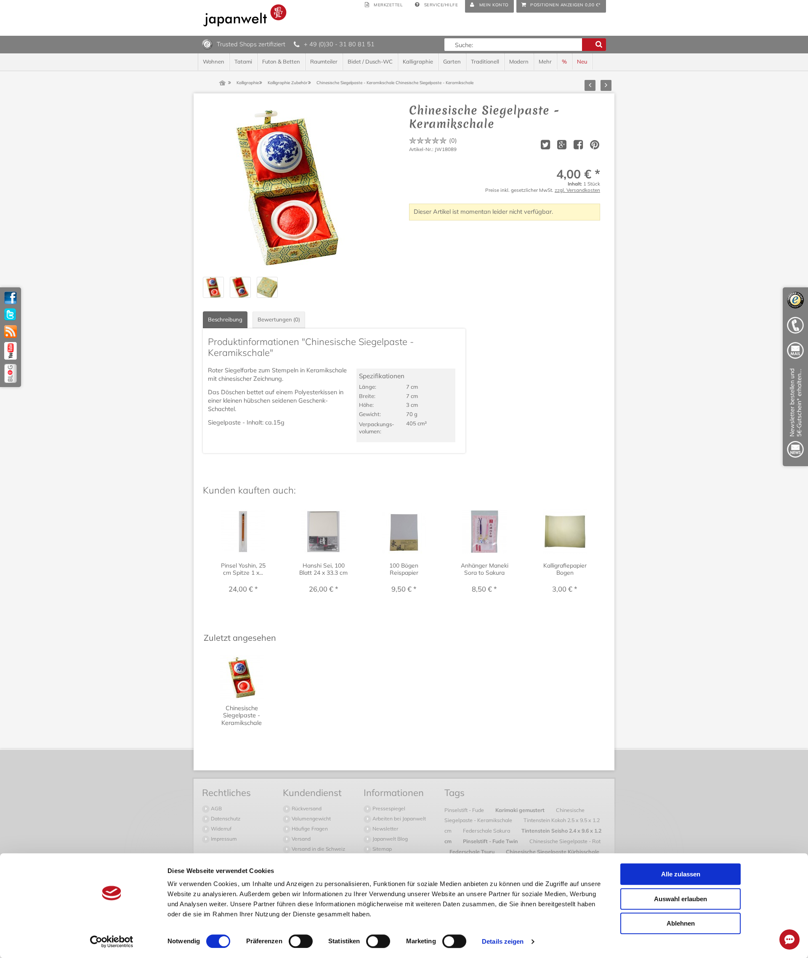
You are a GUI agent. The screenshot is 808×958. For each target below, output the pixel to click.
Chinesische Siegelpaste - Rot (565, 841)
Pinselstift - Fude (464, 810)
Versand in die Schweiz (317, 849)
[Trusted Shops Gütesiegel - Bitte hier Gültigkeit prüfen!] (207, 44)
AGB (216, 808)
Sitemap (381, 849)
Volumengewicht (310, 818)
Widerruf (220, 828)
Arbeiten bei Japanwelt (398, 818)
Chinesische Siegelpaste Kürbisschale (552, 851)
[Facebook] (10, 298)
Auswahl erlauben (680, 898)
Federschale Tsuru (472, 851)
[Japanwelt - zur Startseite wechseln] (245, 15)
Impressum (223, 839)
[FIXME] (795, 414)
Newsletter (384, 828)
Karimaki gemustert (520, 810)
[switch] (301, 941)
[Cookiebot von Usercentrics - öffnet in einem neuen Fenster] (112, 941)
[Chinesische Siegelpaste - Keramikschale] (287, 187)
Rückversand (306, 808)
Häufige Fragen (309, 828)
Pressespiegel (388, 808)
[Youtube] (10, 351)
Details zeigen (503, 941)
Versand (300, 839)
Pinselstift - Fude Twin (491, 841)
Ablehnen (681, 923)
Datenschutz (225, 818)
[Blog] (10, 373)
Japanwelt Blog (389, 839)
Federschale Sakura (487, 830)
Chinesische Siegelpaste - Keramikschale (514, 815)
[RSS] (10, 331)
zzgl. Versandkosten (577, 190)
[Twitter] (10, 314)
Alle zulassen (680, 874)
